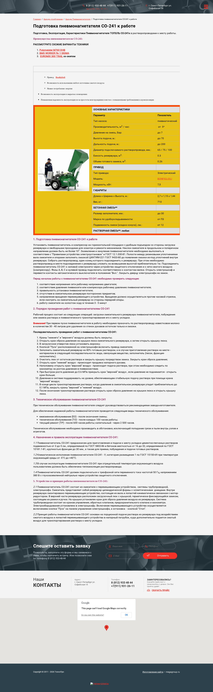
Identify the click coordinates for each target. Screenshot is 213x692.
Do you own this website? (92, 615)
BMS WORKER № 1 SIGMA (54, 53)
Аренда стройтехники (53, 19)
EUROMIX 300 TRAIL (51, 56)
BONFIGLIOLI (164, 178)
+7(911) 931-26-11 (117, 5)
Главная (37, 19)
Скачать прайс (160, 590)
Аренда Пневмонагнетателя (77, 19)
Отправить (163, 555)
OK (126, 615)
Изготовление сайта (153, 672)
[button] (106, 628)
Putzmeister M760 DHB (52, 50)
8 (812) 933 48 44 (96, 5)
